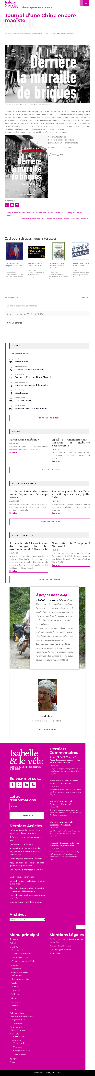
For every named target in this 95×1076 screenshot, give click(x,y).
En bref (13, 943)
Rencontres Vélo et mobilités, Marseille (33, 377)
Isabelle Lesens (12, 105)
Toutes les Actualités (49, 579)
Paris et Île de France (19, 957)
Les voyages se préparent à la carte (26, 858)
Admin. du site (56, 953)
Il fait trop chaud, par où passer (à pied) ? (25, 839)
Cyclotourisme (16, 1027)
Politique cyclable (17, 1013)
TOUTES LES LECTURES (49, 522)
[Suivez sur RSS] (33, 785)
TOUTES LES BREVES (50, 470)
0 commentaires (44, 105)
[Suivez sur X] (19, 785)
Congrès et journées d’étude (23, 961)
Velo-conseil (18, 1043)
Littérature (37, 33)
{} (38, 314)
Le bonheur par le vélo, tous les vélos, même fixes (27, 882)
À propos (13, 1058)
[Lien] (35, 313)
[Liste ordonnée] (21, 313)
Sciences (14, 1005)
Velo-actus (17, 1047)
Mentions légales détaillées (60, 949)
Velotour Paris (21, 361)
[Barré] (17, 313)
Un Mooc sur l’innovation (22, 876)
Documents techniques (20, 979)
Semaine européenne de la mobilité (31, 385)
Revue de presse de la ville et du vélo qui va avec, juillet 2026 (71, 494)
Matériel (14, 965)
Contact (13, 1062)
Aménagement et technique (22, 1016)
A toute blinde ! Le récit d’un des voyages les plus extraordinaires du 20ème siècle (28, 546)
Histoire (14, 986)
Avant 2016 (14, 1033)
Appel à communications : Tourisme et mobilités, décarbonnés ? (71, 442)
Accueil (8, 33)
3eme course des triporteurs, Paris (31, 408)
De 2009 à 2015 (17, 1036)
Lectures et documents (19, 972)
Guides (14, 983)
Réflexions (15, 994)
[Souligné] (14, 313)
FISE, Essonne (21, 393)
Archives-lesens (19, 1054)
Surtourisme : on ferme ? (24, 439)
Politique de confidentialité (61, 945)
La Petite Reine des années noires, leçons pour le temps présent (28, 494)
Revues (14, 998)
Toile (13, 1009)
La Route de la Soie (56, 147)
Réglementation (18, 1019)
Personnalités (16, 968)
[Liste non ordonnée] (24, 313)
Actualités (14, 947)
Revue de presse (17, 949)
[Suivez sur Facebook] (12, 785)
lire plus (13, 452)
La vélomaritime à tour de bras (29, 369)
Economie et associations (21, 953)
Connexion (85, 297)
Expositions (16, 1001)
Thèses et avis (17, 1023)
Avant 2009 (16, 1040)
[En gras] (7, 313)
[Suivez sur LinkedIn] (26, 785)
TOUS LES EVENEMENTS (50, 418)
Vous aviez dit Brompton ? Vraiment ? (71, 545)
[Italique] (10, 313)
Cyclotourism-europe (22, 1050)
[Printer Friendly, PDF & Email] (56, 154)
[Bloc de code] (31, 313)
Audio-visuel (16, 975)
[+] (41, 314)
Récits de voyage (18, 1030)
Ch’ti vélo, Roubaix (24, 400)
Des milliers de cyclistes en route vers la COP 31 (27, 896)
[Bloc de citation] (28, 313)
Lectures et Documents (22, 33)
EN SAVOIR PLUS (47, 729)
